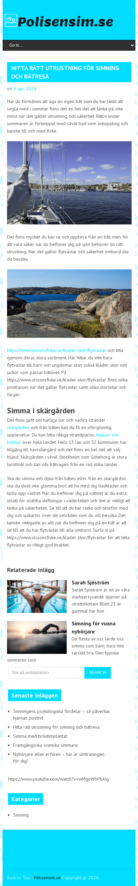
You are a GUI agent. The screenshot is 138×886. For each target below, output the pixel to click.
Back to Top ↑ (20, 878)
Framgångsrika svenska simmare (45, 745)
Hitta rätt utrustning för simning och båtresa (56, 727)
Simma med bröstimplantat (40, 736)
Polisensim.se (47, 878)
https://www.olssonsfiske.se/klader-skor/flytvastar (56, 350)
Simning (21, 815)
